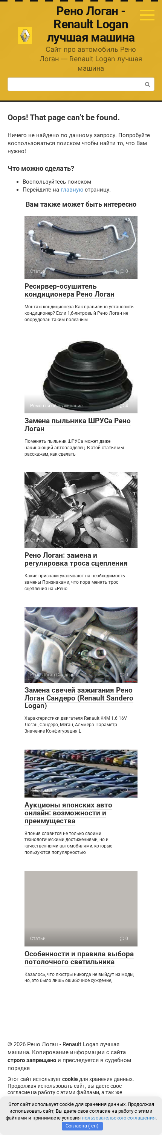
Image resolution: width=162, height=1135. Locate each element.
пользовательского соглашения (119, 1118)
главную (72, 189)
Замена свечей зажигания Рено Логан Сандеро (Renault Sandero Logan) (78, 698)
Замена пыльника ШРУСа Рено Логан (77, 424)
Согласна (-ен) (82, 1126)
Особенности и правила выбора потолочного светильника (79, 957)
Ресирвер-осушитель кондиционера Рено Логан (69, 290)
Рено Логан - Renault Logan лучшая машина (91, 24)
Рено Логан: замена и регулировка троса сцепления (76, 559)
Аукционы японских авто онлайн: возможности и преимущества (68, 813)
